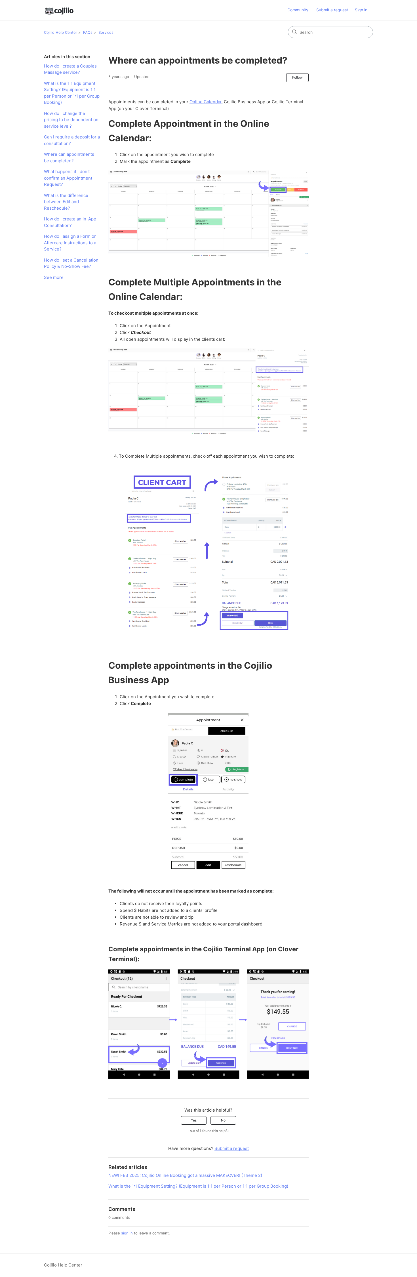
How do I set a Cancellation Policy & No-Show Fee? (71, 263)
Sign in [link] (361, 9)
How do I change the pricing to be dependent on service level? (71, 120)
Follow (297, 77)
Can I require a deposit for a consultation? (72, 140)
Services (105, 32)
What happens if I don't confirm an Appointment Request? (68, 178)
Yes (194, 1120)
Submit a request (332, 9)
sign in (127, 1233)
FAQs (87, 32)
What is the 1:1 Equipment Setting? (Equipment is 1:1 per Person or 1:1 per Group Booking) (72, 93)
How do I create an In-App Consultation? (70, 222)
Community (297, 9)
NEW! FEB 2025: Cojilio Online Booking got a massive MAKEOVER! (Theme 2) (185, 1175)
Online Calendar (205, 101)
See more (54, 277)
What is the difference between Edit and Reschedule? (66, 202)
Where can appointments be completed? (69, 157)
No (223, 1120)
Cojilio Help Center (60, 32)
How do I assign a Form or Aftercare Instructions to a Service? (70, 242)
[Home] (59, 10)
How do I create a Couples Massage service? (70, 69)
